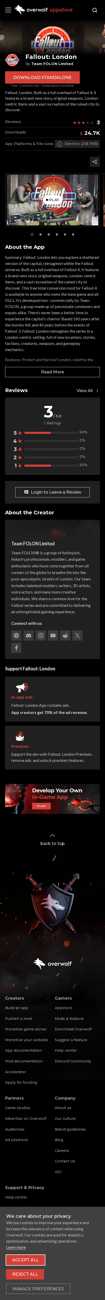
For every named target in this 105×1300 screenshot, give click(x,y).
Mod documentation (24, 1061)
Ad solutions (16, 1140)
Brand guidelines (70, 1129)
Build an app (16, 1008)
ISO (58, 1172)
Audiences (14, 1129)
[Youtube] (53, 635)
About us (63, 1107)
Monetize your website (26, 1040)
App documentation (23, 1050)
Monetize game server (26, 1029)
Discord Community (73, 1061)
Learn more (16, 1247)
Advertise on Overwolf (25, 1118)
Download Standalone (42, 77)
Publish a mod (18, 1018)
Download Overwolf (73, 1029)
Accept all (25, 1259)
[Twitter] (77, 635)
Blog (59, 1140)
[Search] (95, 10)
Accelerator (15, 1072)
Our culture (65, 1118)
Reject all (25, 1274)
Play (54, 200)
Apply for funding (21, 1082)
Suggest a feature (71, 1040)
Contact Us (65, 1161)
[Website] (16, 635)
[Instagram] (41, 635)
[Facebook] (16, 648)
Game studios (17, 1107)
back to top (53, 843)
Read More (52, 372)
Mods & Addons (69, 1018)
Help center (66, 1050)
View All (85, 390)
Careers (62, 1150)
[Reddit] (65, 635)
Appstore (63, 1008)
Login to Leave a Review (56, 492)
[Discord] (28, 635)
